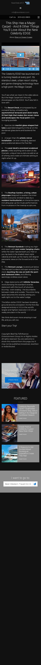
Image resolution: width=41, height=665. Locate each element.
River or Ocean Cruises (23, 37)
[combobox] (17, 483)
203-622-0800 (24, 17)
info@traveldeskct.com (20, 12)
